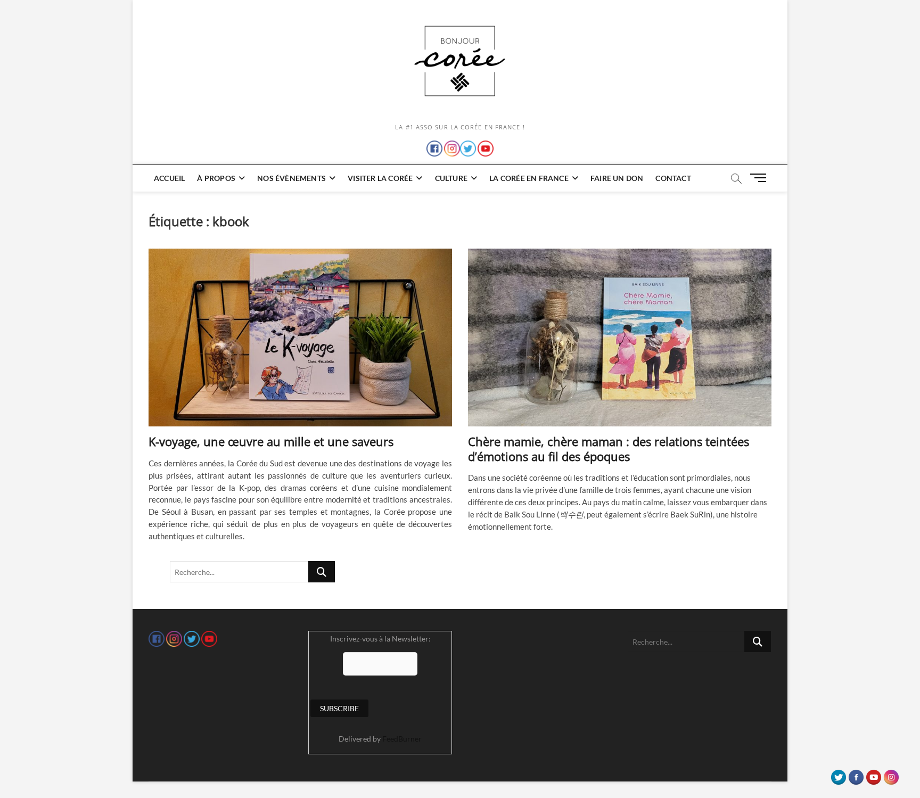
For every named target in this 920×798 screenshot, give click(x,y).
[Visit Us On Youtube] (873, 774)
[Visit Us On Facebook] (856, 774)
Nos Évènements (291, 178)
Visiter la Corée (380, 178)
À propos (216, 178)
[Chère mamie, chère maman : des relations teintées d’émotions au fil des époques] (619, 337)
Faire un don (616, 178)
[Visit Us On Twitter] (838, 774)
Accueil (169, 178)
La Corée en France (529, 178)
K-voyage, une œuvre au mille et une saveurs (271, 441)
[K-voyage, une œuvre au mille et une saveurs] (300, 337)
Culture (451, 178)
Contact (673, 178)
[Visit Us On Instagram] (891, 774)
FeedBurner (402, 738)
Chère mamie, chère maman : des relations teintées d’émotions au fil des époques (608, 448)
